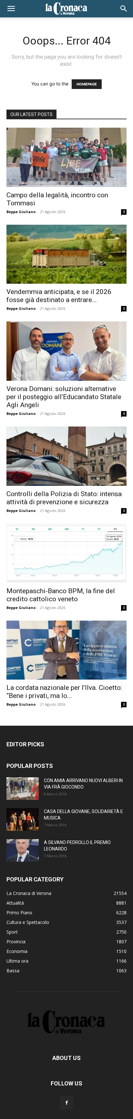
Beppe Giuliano (21, 211)
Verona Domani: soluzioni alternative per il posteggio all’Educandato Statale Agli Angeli (63, 397)
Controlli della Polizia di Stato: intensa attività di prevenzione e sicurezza (64, 498)
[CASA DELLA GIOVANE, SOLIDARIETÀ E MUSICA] (22, 819)
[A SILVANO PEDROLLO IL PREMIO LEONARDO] (22, 850)
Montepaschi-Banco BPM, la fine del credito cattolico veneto (60, 595)
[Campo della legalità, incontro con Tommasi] (66, 157)
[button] (11, 8)
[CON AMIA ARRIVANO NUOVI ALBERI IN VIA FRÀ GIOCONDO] (22, 788)
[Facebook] (66, 1102)
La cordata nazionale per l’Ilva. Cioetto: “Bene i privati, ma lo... (64, 692)
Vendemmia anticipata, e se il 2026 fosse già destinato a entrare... (58, 296)
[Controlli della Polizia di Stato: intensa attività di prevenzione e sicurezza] (66, 456)
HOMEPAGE (87, 84)
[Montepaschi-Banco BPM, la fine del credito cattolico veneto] (66, 553)
